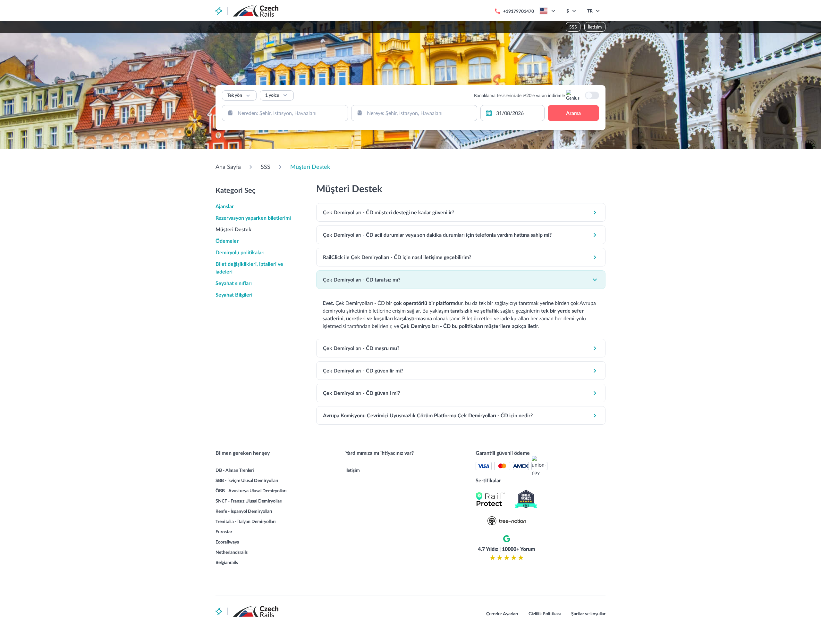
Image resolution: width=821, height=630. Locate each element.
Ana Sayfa (228, 166)
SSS (573, 26)
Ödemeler (227, 241)
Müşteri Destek (310, 166)
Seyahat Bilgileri (234, 294)
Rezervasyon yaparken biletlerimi (253, 218)
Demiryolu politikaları (240, 252)
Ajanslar (225, 206)
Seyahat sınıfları (234, 283)
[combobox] (285, 113)
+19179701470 (518, 11)
